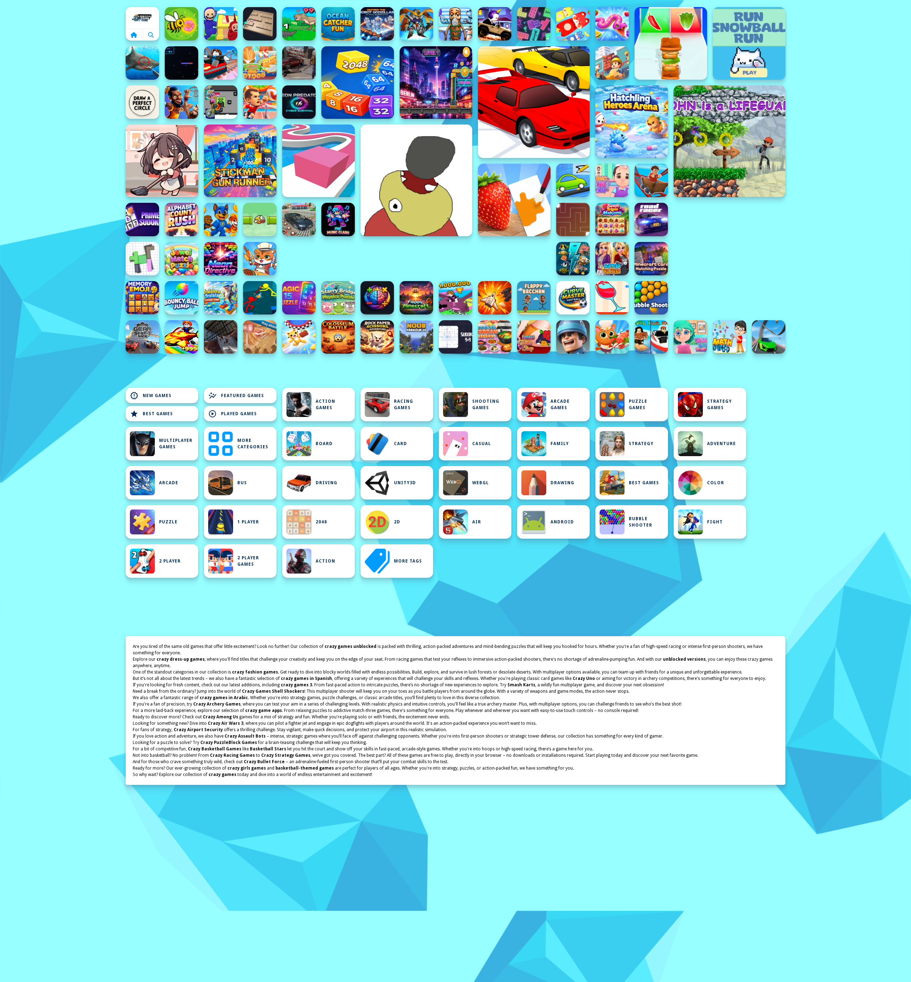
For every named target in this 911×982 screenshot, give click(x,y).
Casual (481, 443)
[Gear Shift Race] (142, 337)
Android (562, 521)
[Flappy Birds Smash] (260, 219)
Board (324, 443)
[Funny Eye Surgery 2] (690, 337)
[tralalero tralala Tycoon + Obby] (220, 298)
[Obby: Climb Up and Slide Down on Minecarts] (220, 63)
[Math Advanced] (729, 337)
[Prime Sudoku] (142, 219)
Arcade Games (560, 404)
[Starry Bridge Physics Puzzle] (338, 298)
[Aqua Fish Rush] (573, 258)
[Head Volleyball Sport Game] (260, 102)
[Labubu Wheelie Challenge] (494, 24)
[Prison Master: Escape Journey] (220, 337)
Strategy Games (719, 404)
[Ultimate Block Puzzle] (142, 258)
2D (397, 521)
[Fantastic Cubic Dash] (220, 102)
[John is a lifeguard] (729, 141)
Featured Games (236, 395)
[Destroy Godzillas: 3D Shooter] (377, 24)
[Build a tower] (612, 63)
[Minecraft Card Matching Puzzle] (651, 258)
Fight (715, 521)
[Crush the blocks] (534, 24)
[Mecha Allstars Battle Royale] (416, 24)
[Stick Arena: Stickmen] (260, 298)
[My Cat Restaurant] (612, 337)
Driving (326, 482)
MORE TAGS (408, 561)
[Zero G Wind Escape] (299, 337)
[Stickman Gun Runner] (240, 161)
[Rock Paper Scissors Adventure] (377, 337)
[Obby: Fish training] (181, 337)
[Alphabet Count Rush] (181, 219)
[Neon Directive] (220, 258)
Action (325, 561)
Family (560, 443)
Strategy (641, 443)
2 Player (170, 561)
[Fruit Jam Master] (573, 24)
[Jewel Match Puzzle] (181, 258)
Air (476, 521)
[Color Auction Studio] (514, 200)
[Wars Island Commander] (573, 337)
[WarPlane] (494, 298)
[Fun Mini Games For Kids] (455, 24)
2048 (321, 521)
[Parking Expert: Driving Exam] (299, 219)
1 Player (248, 521)
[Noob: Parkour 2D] (416, 337)
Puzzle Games (638, 404)
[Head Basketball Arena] (181, 102)
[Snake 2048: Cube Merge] (357, 82)
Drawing (562, 482)
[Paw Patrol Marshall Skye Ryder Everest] (220, 219)
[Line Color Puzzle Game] (318, 161)
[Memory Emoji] (142, 298)
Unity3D (405, 482)
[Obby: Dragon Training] (455, 298)
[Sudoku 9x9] (455, 337)
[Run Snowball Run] (749, 43)
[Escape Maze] (573, 219)
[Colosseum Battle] (338, 337)
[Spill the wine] (612, 298)
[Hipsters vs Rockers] (612, 258)
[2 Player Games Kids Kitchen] (260, 258)
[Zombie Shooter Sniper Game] (299, 63)
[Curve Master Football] (573, 298)
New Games (151, 395)
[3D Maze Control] (260, 24)
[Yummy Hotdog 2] (260, 63)
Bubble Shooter (640, 522)
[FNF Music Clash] (338, 219)
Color (715, 482)
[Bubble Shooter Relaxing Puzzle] (651, 298)
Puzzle (168, 521)
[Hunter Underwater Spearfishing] (142, 63)
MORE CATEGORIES (252, 443)
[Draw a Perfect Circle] (142, 102)
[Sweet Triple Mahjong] (612, 219)
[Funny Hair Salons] (612, 180)
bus (242, 482)
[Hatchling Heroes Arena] (631, 121)
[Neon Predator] (299, 102)
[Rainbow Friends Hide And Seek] (220, 24)
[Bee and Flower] (181, 24)
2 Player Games (248, 561)
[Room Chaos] (162, 161)
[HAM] (416, 180)
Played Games (232, 414)
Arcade (168, 482)
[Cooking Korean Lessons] (494, 337)
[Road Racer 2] (651, 219)
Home (142, 17)
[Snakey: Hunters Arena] (181, 63)
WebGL (480, 482)
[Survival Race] (534, 102)
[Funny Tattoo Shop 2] (534, 337)
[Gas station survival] (260, 337)
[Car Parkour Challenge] (768, 337)
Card (400, 443)
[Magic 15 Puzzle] (299, 298)
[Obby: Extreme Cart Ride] (651, 180)
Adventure (721, 443)
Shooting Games (485, 404)
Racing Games (403, 404)
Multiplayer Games (176, 443)
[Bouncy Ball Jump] (181, 298)
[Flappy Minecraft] (416, 298)
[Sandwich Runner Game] (670, 43)
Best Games (151, 414)
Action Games (325, 404)
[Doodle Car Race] (573, 180)
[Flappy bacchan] (534, 298)
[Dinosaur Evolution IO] (299, 24)
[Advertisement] (416, 259)
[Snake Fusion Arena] (612, 24)
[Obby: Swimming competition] (651, 337)
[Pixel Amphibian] (436, 82)
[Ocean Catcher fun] (338, 24)
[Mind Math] (377, 298)
